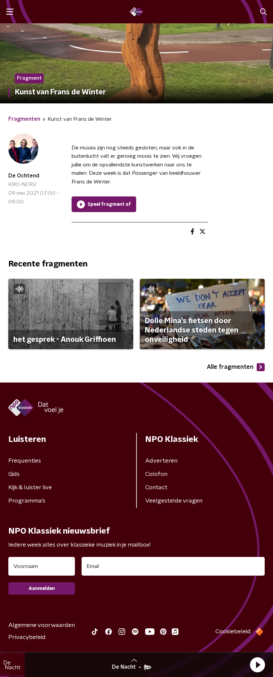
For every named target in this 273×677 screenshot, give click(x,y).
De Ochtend (23, 175)
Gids (14, 474)
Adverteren (161, 461)
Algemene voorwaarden (41, 625)
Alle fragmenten (230, 367)
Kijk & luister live (30, 488)
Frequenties (24, 461)
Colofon (156, 474)
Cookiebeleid (233, 632)
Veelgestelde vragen (173, 501)
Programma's (26, 501)
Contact (156, 488)
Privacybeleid (27, 637)
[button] (257, 664)
